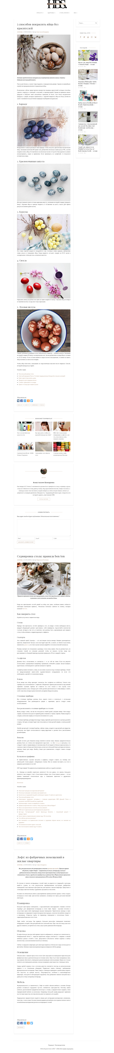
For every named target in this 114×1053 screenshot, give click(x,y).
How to (27, 404)
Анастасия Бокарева (43, 32)
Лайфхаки (35, 404)
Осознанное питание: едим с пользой (30, 824)
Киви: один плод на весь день (27, 378)
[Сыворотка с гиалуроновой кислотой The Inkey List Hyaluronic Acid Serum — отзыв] (88, 116)
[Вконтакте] (18, 401)
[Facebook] (21, 401)
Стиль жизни (64, 12)
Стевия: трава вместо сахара (27, 382)
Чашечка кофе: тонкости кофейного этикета (31, 803)
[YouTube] (87, 37)
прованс (50, 868)
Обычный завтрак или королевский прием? (31, 791)
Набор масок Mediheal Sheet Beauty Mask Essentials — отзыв (87, 105)
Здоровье (51, 12)
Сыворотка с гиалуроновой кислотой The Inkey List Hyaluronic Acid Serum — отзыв (87, 127)
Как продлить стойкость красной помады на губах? (43, 434)
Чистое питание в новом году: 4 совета (30, 826)
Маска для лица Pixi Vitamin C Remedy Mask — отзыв (87, 63)
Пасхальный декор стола (26, 374)
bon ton (25, 608)
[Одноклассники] (28, 401)
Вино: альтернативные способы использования (33, 807)
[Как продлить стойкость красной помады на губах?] (43, 426)
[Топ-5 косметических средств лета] (25, 426)
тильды (57, 743)
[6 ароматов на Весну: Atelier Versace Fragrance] (25, 446)
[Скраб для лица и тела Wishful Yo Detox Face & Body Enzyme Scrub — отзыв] (88, 140)
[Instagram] (91, 37)
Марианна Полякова (43, 560)
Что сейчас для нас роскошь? (27, 818)
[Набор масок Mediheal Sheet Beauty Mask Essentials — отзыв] (88, 95)
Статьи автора (43, 499)
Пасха (42, 404)
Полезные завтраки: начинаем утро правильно (32, 793)
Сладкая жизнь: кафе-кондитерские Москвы (60, 454)
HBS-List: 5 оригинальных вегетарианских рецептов (34, 810)
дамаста (26, 645)
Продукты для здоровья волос (28, 380)
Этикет (27, 843)
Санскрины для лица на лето (42, 454)
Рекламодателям (60, 1045)
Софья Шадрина (41, 865)
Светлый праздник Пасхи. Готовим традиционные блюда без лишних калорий (42, 376)
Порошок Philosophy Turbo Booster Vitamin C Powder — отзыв (87, 84)
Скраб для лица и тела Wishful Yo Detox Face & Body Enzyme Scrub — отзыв (87, 149)
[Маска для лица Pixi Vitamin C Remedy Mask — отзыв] (88, 55)
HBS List (20, 404)
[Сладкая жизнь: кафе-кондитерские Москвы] (61, 446)
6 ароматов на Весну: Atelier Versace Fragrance (25, 454)
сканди (56, 868)
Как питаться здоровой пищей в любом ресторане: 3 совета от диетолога (40, 795)
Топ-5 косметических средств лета (23, 434)
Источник (20, 782)
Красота (39, 12)
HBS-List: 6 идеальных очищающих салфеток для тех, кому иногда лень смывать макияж (61, 436)
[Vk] (95, 37)
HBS (75, 12)
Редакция (51, 1045)
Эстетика (20, 32)
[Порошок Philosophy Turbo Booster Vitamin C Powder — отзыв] (88, 74)
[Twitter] (31, 401)
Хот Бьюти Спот (46, 1049)
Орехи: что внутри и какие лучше (28, 384)
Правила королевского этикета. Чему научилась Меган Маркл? (37, 805)
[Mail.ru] (25, 401)
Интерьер (20, 1027)
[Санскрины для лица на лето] (43, 446)
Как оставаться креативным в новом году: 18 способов (35, 816)
